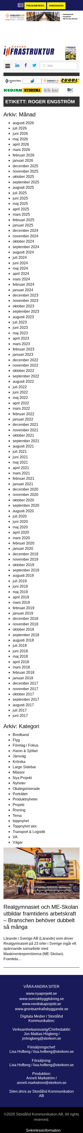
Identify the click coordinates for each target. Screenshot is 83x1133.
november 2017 (25, 689)
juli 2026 (20, 128)
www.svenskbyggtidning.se (41, 999)
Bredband (21, 735)
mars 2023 (21, 344)
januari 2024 (23, 290)
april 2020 (21, 532)
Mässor (19, 772)
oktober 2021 (23, 435)
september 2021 (26, 441)
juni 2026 (20, 133)
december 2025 (25, 166)
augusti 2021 (23, 446)
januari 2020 (23, 548)
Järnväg (19, 756)
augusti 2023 (23, 317)
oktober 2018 (23, 629)
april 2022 (21, 403)
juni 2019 (20, 586)
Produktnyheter (25, 799)
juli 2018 (20, 645)
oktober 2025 (23, 177)
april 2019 (21, 597)
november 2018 (25, 624)
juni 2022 (20, 392)
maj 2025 (20, 204)
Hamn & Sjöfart (25, 751)
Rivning (19, 810)
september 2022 (26, 376)
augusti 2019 (23, 575)
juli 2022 (20, 387)
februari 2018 (23, 672)
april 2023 (21, 338)
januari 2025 (23, 225)
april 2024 (21, 274)
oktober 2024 (23, 241)
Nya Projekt (22, 778)
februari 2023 (23, 349)
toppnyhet (21, 821)
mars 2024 (21, 279)
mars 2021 (21, 473)
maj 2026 (20, 139)
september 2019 (26, 570)
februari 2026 (23, 155)
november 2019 (25, 559)
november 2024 (25, 236)
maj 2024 (20, 268)
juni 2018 (20, 651)
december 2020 (25, 489)
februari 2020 (23, 543)
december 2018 (25, 619)
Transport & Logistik (29, 832)
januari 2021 (23, 484)
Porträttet (20, 794)
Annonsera (56, 5)
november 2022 (25, 365)
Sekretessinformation (43, 1130)
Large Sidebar (24, 767)
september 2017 (26, 699)
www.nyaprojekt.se (41, 993)
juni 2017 (20, 716)
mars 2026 (21, 150)
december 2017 (25, 683)
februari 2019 (23, 608)
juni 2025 (20, 198)
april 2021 (21, 468)
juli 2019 (20, 581)
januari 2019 (23, 613)
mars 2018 (21, 667)
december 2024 (25, 230)
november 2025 (25, 171)
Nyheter (19, 783)
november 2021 (25, 430)
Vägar (18, 842)
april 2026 (21, 144)
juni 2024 (20, 263)
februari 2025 (23, 220)
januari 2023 (23, 354)
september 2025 (26, 182)
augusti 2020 (23, 511)
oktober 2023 (23, 306)
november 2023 (25, 301)
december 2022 (25, 360)
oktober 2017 (23, 694)
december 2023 (25, 295)
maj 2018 (20, 656)
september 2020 (26, 505)
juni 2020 (20, 522)
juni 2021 (20, 457)
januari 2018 (23, 678)
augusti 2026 (23, 123)
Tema (17, 816)
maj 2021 (20, 462)
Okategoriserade (26, 789)
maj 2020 (20, 527)
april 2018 (21, 662)
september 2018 (26, 635)
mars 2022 (21, 408)
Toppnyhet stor (25, 826)
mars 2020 (21, 538)
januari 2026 (23, 160)
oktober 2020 (23, 500)
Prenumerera (35, 5)
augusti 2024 (23, 252)
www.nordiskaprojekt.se (41, 1004)
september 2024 (26, 247)
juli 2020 (20, 516)
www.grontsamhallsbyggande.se (41, 1009)
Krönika (19, 762)
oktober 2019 (23, 565)
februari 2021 (23, 478)
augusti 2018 (23, 640)
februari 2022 (23, 414)
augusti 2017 (23, 705)
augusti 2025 (23, 187)
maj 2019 (20, 592)
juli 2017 (20, 710)
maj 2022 (20, 398)
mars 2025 (21, 214)
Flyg (16, 740)
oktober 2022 (23, 371)
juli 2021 (20, 451)
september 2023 (26, 311)
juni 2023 (20, 328)
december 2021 (25, 425)
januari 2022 (23, 419)
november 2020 (25, 495)
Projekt (18, 805)
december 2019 (25, 554)
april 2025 (21, 209)
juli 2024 (20, 257)
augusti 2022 (23, 381)
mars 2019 (21, 602)
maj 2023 (20, 333)
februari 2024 (23, 284)
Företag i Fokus (25, 745)
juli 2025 (20, 193)
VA (15, 837)
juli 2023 (20, 322)
